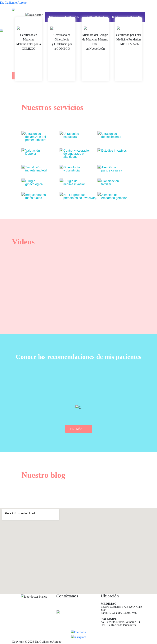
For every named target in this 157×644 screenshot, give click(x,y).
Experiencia (95, 16)
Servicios (72, 16)
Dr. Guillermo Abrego (13, 2)
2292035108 (22, 10)
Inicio (53, 16)
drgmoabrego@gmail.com (56, 10)
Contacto (134, 16)
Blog (115, 16)
